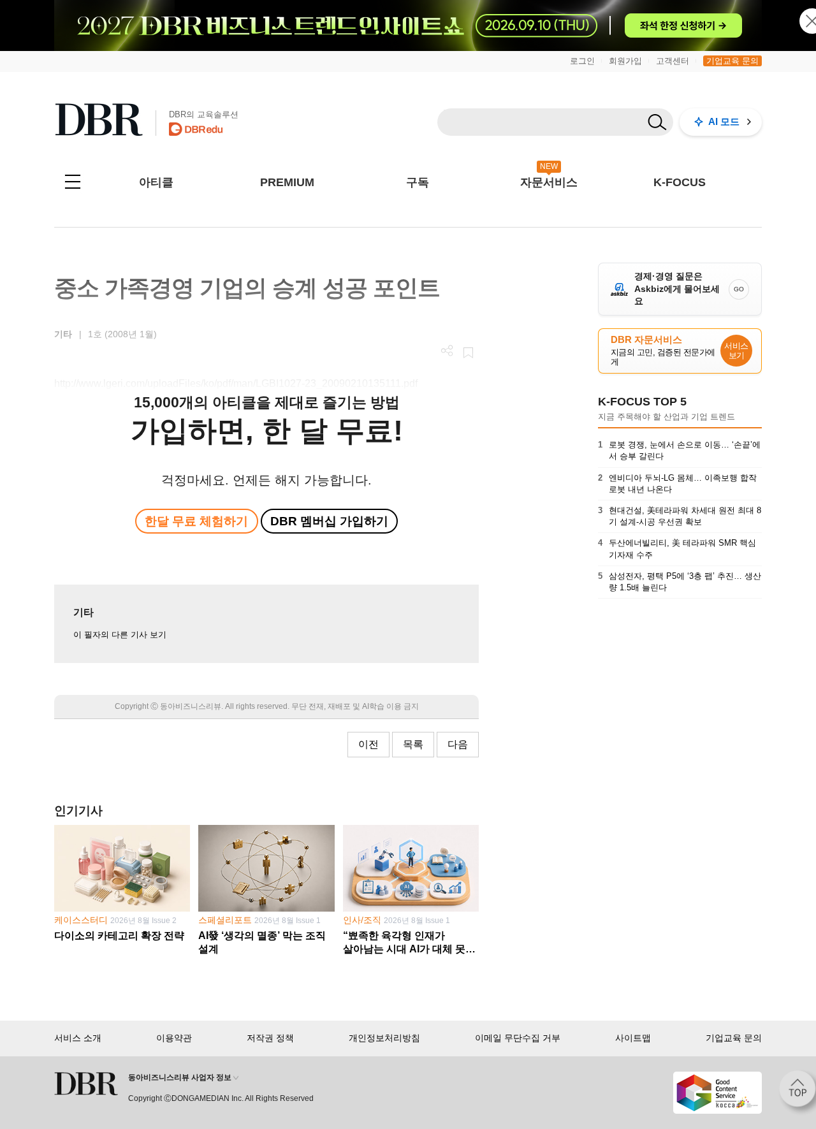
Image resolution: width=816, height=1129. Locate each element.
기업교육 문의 (732, 61)
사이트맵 (633, 1038)
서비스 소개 (77, 1038)
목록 (413, 744)
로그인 (582, 61)
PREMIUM (287, 182)
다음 (458, 744)
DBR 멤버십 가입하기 (329, 521)
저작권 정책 (270, 1038)
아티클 (156, 182)
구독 (417, 182)
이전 (368, 744)
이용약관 (174, 1038)
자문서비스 (549, 182)
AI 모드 (724, 121)
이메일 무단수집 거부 (517, 1038)
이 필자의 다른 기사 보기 (119, 634)
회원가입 (625, 61)
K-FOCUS (679, 182)
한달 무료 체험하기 (196, 521)
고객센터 (672, 61)
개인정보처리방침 (384, 1038)
